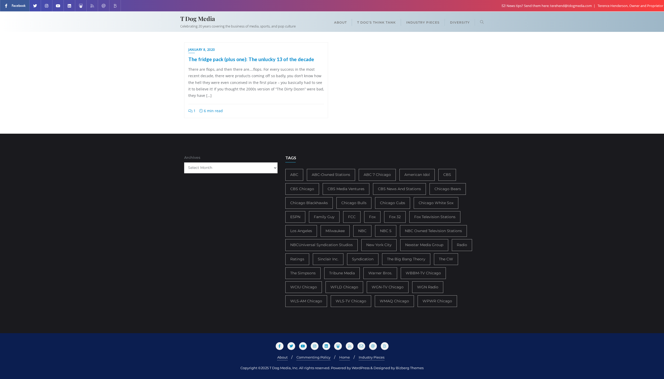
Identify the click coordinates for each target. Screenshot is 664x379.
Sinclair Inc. (328, 259)
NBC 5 (385, 230)
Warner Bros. (380, 273)
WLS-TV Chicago (351, 301)
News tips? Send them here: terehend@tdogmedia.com (549, 5)
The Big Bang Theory (406, 259)
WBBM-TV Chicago (423, 273)
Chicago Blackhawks (309, 203)
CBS (447, 174)
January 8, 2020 (201, 49)
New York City (379, 244)
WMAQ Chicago (394, 301)
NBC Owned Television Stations (433, 230)
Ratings (297, 259)
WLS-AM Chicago (306, 301)
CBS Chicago (302, 189)
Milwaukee (335, 230)
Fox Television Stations (434, 216)
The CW (446, 259)
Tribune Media (342, 273)
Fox (372, 216)
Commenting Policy (313, 357)
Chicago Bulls (353, 203)
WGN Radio (427, 287)
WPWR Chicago (437, 301)
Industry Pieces (371, 357)
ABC (294, 174)
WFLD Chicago (344, 287)
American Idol (417, 174)
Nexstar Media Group (424, 244)
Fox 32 (395, 216)
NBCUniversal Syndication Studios (321, 244)
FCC (352, 216)
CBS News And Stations (399, 189)
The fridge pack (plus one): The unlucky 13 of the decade (251, 59)
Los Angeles (301, 230)
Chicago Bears (447, 189)
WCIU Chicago (303, 287)
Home (344, 357)
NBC (362, 230)
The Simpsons (303, 273)
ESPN (295, 216)
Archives (192, 157)
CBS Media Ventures (346, 189)
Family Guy (324, 216)
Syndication (363, 259)
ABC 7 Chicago (377, 174)
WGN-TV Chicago (388, 287)
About (282, 357)
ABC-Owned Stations (331, 174)
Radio (462, 244)
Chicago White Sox (436, 203)
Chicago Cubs (392, 203)
